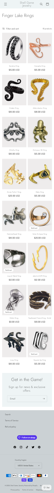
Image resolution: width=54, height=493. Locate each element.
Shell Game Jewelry (17, 486)
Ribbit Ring (14, 318)
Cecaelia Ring (39, 66)
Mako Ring (40, 192)
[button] (6, 4)
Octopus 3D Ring (40, 150)
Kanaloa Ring (14, 66)
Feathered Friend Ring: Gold (40, 318)
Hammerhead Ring (14, 234)
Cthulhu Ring (14, 150)
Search (8, 414)
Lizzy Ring (14, 360)
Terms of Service (11, 420)
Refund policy (10, 426)
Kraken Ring (14, 108)
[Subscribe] (44, 398)
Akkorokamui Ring (40, 108)
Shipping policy (41, 490)
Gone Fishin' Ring (14, 192)
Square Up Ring (40, 360)
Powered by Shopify (31, 486)
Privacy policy (15, 490)
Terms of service (27, 490)
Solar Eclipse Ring (40, 234)
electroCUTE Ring (40, 276)
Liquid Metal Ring (14, 276)
